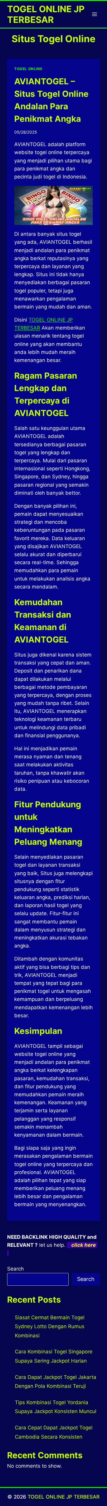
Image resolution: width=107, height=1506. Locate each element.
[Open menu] (94, 14)
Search (15, 1269)
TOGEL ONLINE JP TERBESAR (64, 1497)
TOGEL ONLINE (28, 69)
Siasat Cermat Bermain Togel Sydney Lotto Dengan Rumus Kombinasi (49, 1326)
